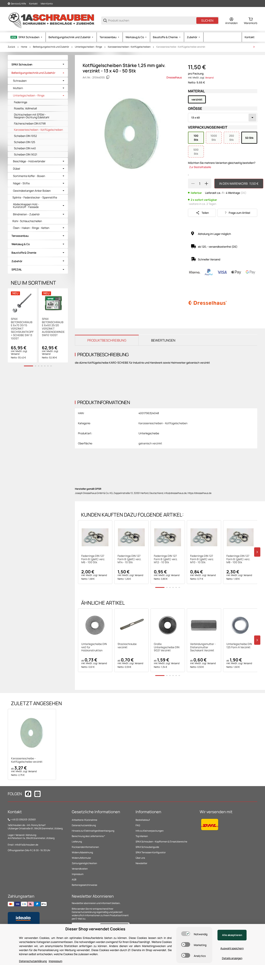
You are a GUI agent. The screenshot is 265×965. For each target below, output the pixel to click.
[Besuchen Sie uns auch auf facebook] (28, 794)
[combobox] (222, 117)
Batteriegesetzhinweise (84, 885)
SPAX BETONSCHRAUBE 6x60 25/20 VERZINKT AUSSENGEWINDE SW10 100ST (53, 327)
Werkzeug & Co (20, 244)
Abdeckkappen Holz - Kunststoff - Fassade (26, 205)
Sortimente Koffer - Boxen (29, 176)
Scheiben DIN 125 (24, 142)
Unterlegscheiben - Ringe (88, 47)
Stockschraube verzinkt (127, 645)
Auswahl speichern (232, 948)
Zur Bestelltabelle (200, 167)
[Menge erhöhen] (206, 183)
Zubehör (16, 261)
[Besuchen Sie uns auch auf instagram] (37, 794)
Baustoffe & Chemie (23, 252)
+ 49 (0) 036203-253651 (23, 819)
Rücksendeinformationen (85, 847)
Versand (209, 77)
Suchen (207, 20)
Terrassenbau (20, 236)
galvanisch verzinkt (150, 443)
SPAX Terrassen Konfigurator (151, 852)
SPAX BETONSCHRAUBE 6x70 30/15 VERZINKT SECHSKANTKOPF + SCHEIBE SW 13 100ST (22, 328)
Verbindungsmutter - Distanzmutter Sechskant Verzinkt (203, 647)
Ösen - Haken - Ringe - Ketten (31, 228)
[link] (38, 64)
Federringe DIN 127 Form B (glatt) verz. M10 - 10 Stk (202, 559)
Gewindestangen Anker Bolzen (32, 190)
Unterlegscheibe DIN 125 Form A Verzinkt (239, 645)
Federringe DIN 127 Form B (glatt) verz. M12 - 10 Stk (166, 559)
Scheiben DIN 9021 (25, 154)
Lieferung (77, 841)
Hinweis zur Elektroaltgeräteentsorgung (93, 830)
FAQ (138, 825)
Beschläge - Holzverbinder (29, 161)
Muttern (18, 88)
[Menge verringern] (193, 183)
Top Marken (142, 836)
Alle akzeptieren (232, 935)
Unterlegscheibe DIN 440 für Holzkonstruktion (94, 647)
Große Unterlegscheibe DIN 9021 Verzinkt (166, 647)
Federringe (20, 102)
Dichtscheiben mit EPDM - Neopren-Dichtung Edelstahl (31, 116)
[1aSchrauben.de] (51, 20)
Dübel (16, 168)
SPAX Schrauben (21, 64)
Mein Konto (47, 3)
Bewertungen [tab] (163, 340)
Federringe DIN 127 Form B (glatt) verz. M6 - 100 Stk (93, 559)
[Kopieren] (108, 77)
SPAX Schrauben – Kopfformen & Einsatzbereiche (161, 841)
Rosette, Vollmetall (25, 108)
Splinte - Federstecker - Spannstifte (34, 197)
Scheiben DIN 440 (25, 148)
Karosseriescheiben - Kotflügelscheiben (129, 47)
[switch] (185, 933)
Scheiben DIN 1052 (25, 136)
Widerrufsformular (81, 857)
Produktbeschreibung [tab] (106, 340)
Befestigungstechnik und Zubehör (51, 47)
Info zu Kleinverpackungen (150, 830)
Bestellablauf (143, 820)
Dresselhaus (174, 77)
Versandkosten (80, 868)
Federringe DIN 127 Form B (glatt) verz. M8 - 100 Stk (238, 559)
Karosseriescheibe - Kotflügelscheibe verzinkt (180, 47)
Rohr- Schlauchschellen (27, 221)
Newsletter (141, 863)
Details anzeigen (232, 958)
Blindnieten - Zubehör (26, 214)
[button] (95, 537)
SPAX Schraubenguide (147, 847)
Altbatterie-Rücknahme (84, 820)
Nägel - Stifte (21, 183)
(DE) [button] (243, 193)
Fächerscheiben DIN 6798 (30, 123)
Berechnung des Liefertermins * (88, 836)
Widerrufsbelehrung (82, 852)
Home (24, 47)
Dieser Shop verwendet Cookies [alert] (95, 929)
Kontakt (33, 3)
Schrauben (20, 80)
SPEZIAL (16, 269)
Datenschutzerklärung (84, 825)
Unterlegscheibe (149, 433)
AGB (74, 879)
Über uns (140, 857)
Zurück (11, 47)
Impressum (77, 874)
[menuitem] (27, 37)
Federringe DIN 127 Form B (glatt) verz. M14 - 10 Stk (129, 559)
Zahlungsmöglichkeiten (84, 863)
